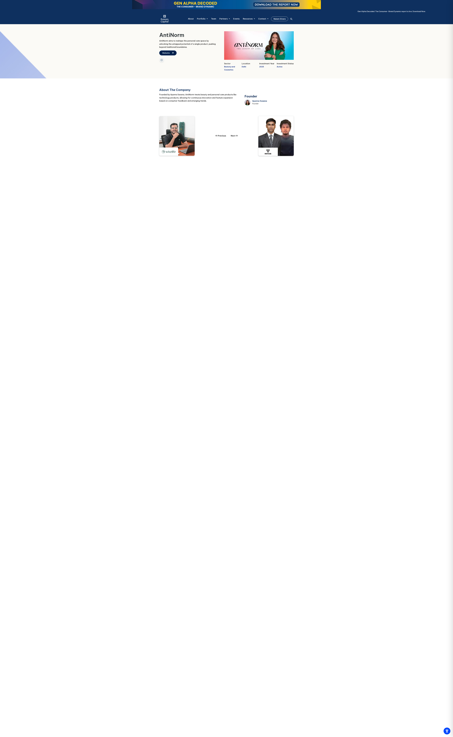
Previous (221, 136)
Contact (262, 19)
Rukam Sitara (280, 19)
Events (236, 19)
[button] (202, 19)
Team (213, 19)
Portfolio (201, 19)
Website (166, 53)
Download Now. (305, 11)
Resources (248, 19)
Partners (223, 19)
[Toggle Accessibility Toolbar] (447, 731)
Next (233, 136)
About (191, 19)
